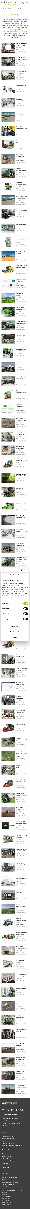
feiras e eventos (14, 29)
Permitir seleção (15, 632)
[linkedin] (12, 1109)
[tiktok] (17, 1109)
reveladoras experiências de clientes (14, 31)
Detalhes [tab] (12, 574)
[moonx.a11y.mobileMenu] (26, 3)
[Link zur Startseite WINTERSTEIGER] (9, 3)
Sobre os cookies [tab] (23, 574)
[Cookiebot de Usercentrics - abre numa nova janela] (21, 570)
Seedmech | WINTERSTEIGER (8, 8)
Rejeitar (15, 637)
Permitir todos (15, 626)
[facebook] (3, 1109)
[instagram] (7, 1109)
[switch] (25, 608)
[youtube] (21, 1109)
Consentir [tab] (5, 574)
